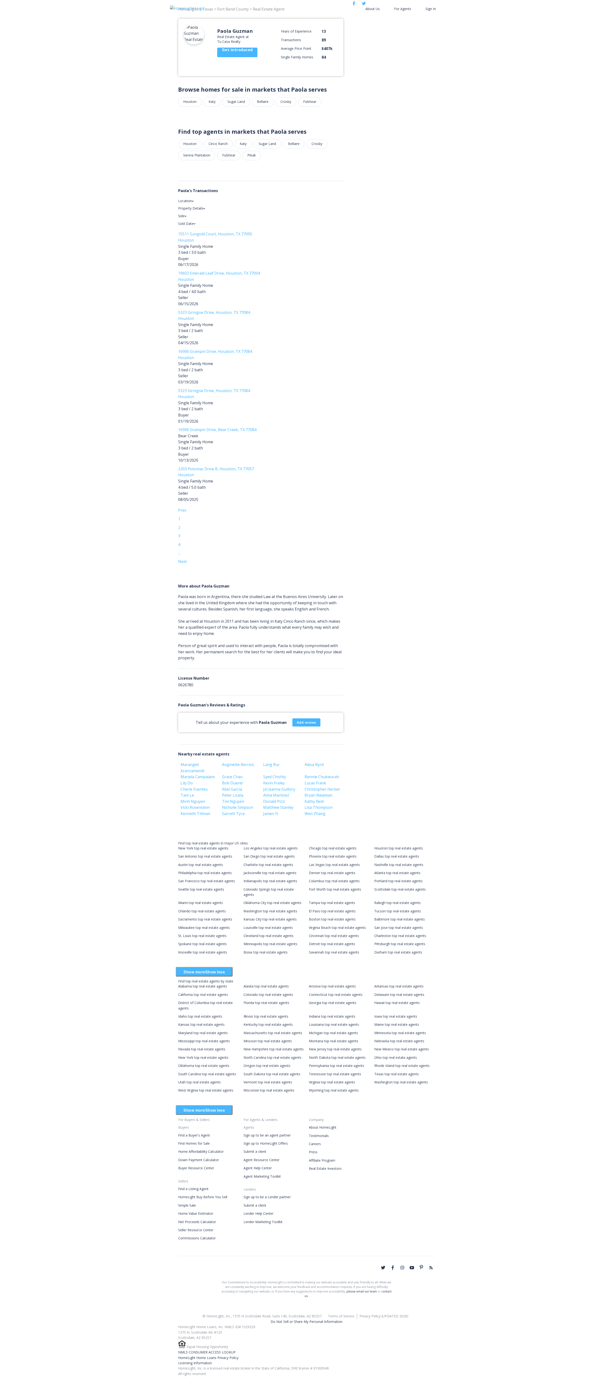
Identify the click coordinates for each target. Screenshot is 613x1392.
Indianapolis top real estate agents (270, 881)
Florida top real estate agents (266, 1002)
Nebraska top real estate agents (399, 1041)
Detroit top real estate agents (332, 944)
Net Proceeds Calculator (197, 1222)
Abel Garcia (232, 789)
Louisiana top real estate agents (334, 1024)
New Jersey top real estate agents (335, 1049)
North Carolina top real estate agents (272, 1057)
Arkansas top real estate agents (399, 986)
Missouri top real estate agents (268, 1041)
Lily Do (187, 783)
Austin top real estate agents (200, 864)
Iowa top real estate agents (395, 1016)
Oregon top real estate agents (267, 1065)
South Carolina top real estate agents (207, 1074)
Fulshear (309, 101)
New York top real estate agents (203, 848)
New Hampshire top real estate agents (274, 1049)
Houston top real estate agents (398, 848)
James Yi (270, 813)
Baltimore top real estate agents (399, 919)
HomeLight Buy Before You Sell (202, 1197)
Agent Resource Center (261, 1160)
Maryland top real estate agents (203, 1033)
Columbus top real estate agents (334, 881)
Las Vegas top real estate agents (334, 864)
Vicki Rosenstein (195, 807)
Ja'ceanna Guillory (279, 789)
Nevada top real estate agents (201, 1049)
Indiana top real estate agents (332, 1016)
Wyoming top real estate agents (334, 1090)
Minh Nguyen (193, 801)
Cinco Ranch (218, 143)
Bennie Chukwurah (322, 776)
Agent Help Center (258, 1168)
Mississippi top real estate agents (204, 1041)
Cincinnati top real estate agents (334, 935)
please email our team (361, 1291)
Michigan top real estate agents (333, 1033)
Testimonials (319, 1135)
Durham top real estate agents (398, 952)
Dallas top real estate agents (396, 856)
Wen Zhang (315, 813)
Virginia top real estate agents (332, 1082)
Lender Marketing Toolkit (263, 1222)
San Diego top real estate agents (269, 856)
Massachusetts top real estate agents (273, 1033)
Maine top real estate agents (396, 1024)
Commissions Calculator (197, 1238)
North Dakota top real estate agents (337, 1057)
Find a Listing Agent (193, 1189)
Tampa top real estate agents (332, 902)
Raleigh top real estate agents (397, 902)
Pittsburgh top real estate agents (399, 944)
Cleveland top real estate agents (269, 935)
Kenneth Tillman (195, 813)
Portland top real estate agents (398, 881)
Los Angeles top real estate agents (271, 848)
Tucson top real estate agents (397, 911)
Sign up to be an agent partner (267, 1135)
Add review (306, 722)
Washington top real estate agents (270, 911)
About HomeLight (322, 1127)
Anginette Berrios (238, 764)
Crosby (285, 101)
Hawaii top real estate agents (397, 1002)
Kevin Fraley (274, 783)
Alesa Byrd (314, 764)
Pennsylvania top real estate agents (336, 1065)
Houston (190, 101)
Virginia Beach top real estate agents (337, 927)
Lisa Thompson (319, 807)
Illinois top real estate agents (266, 1016)
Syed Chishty (274, 776)
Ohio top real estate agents (395, 1057)
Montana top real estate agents (333, 1041)
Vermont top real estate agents (268, 1082)
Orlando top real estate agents (202, 911)
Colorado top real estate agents (268, 994)
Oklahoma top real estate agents (203, 1065)
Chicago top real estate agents (333, 848)
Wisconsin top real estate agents (269, 1090)
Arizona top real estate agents (332, 986)
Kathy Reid (314, 801)
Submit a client (255, 1151)
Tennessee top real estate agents (335, 1074)
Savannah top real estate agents (334, 952)
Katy (212, 101)
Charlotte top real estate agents (268, 864)
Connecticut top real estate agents (336, 994)
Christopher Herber (322, 789)
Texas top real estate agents (396, 1074)
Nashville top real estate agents (398, 864)
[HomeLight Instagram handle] (402, 1267)
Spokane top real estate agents (202, 944)
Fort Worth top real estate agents (335, 889)
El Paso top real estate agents (332, 911)
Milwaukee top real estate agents (204, 927)
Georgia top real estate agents (332, 1002)
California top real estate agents (203, 994)
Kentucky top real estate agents (268, 1024)
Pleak (251, 155)
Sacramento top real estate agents (205, 919)
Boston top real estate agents (332, 919)
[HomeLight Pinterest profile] (421, 1267)
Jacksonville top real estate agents (270, 873)
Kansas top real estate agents (201, 1024)
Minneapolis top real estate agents (270, 944)
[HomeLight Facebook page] (393, 1267)
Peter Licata (232, 795)
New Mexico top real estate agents (401, 1049)
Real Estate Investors (325, 1168)
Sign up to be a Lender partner (267, 1197)
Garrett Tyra (233, 813)
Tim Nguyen (233, 801)
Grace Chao (232, 776)
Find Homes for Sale (194, 1143)
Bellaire (262, 101)
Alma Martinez (276, 795)
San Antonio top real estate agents (205, 856)
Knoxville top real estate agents (202, 952)
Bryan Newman (318, 795)
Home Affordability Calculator (201, 1151)
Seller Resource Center (195, 1230)
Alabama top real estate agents (202, 986)
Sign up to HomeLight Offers (266, 1143)
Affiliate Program (322, 1160)
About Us (372, 8)
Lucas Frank (315, 783)
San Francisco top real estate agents (206, 881)
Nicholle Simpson (237, 807)
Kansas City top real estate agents (270, 919)
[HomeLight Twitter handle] (383, 1267)
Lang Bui (271, 764)
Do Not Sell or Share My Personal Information (306, 1321)
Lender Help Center (258, 1213)
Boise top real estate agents (266, 952)
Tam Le (187, 795)
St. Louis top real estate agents (202, 935)
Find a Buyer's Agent (194, 1135)
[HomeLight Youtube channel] (412, 1267)
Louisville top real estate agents (268, 927)
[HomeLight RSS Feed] (431, 1267)
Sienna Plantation (196, 155)
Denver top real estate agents (332, 873)
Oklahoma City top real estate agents (272, 902)
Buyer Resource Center (196, 1168)
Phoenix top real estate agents (333, 856)
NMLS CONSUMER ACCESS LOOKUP (207, 1352)
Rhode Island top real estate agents (402, 1065)
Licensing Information (195, 1363)
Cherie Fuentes (194, 789)
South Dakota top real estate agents (272, 1074)
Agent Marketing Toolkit (262, 1176)
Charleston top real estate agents (400, 935)
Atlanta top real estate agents (397, 873)
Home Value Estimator (195, 1213)
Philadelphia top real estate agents (205, 873)
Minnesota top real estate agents (400, 1033)
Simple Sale (187, 1205)
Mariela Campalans (198, 776)
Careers (315, 1144)
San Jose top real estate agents (398, 927)
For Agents (402, 8)
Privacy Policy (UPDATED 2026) (383, 1316)
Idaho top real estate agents (200, 1016)
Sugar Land (236, 101)
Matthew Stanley (278, 807)
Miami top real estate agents (200, 902)
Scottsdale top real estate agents (400, 889)
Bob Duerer (232, 783)
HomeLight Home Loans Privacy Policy (208, 1357)
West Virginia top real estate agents (205, 1090)
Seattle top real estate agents (201, 889)
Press (313, 1152)
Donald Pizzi (274, 801)
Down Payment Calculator (198, 1160)
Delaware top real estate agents (399, 994)
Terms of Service (341, 1316)
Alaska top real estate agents (266, 986)
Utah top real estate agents (199, 1082)
